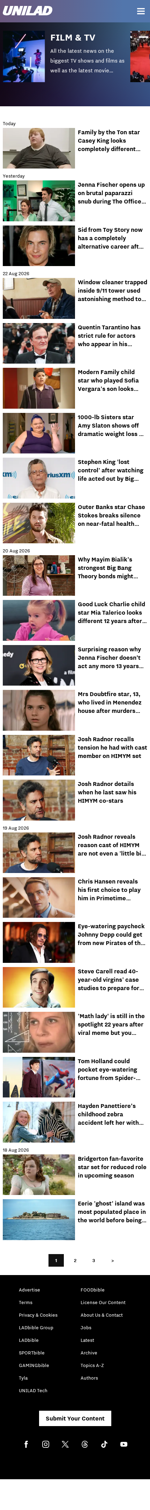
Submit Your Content (75, 1418)
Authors (89, 1378)
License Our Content (103, 1302)
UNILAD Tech (33, 1390)
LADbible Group (36, 1327)
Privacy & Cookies (38, 1315)
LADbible (29, 1340)
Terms (25, 1302)
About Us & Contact (102, 1315)
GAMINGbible (34, 1365)
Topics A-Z (92, 1365)
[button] (66, 61)
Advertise (29, 1290)
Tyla (23, 1378)
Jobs (86, 1327)
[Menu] (141, 11)
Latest (87, 1340)
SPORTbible (32, 1353)
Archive (89, 1353)
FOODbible (93, 1290)
